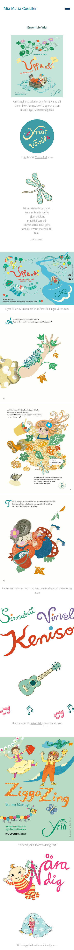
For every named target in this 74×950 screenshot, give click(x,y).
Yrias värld (41, 157)
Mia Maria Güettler (20, 8)
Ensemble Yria (33, 212)
